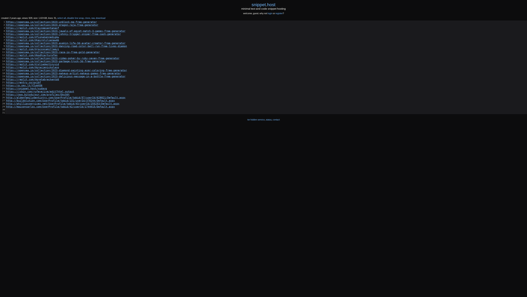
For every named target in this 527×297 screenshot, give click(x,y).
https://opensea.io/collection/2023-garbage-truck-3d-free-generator (56, 61)
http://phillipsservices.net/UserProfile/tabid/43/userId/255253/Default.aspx (62, 103)
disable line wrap (75, 18)
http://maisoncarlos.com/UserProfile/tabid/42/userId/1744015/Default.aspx (60, 106)
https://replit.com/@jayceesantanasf (32, 28)
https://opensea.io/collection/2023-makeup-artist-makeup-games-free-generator (63, 73)
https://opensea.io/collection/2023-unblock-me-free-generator (51, 22)
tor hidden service (256, 120)
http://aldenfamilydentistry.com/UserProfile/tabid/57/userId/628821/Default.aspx (65, 97)
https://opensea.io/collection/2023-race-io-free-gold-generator (53, 52)
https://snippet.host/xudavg (26, 88)
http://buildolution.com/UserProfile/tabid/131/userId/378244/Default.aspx (60, 100)
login (270, 13)
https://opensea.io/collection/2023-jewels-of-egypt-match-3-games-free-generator (65, 31)
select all (61, 18)
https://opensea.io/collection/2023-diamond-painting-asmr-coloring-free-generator (66, 70)
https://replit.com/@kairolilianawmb (32, 40)
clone (87, 18)
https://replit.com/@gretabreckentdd (32, 79)
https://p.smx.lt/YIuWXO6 (24, 85)
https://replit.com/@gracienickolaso (32, 67)
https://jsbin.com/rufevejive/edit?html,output (40, 91)
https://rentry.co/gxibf (23, 82)
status (269, 120)
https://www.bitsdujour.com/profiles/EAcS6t (38, 94)
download (100, 18)
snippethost (263, 4)
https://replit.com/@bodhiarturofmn (32, 55)
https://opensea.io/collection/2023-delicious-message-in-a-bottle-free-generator (65, 76)
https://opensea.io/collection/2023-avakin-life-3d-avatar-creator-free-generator (65, 43)
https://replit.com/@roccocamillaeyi (32, 49)
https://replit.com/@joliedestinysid (32, 64)
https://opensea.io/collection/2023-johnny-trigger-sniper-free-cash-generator (63, 34)
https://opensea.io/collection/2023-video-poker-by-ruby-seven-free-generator (62, 58)
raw (93, 18)
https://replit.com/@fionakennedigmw (32, 37)
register (279, 13)
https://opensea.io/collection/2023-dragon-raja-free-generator (52, 25)
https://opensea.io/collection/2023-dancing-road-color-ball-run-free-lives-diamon (66, 46)
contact (276, 120)
